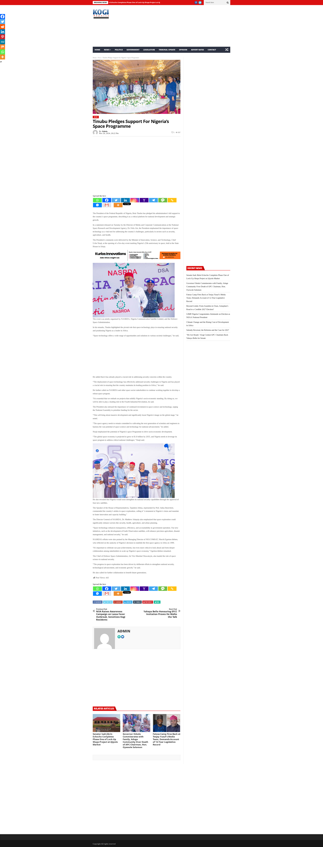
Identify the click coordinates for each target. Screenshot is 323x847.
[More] (118, 205)
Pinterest (148, 602)
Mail (158, 602)
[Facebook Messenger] (97, 205)
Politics (119, 49)
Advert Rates (197, 49)
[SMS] (162, 200)
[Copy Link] (172, 200)
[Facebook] (106, 200)
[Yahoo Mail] (144, 200)
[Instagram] (134, 200)
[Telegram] (153, 200)
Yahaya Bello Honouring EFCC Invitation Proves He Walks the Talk (160, 613)
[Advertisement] (185, 26)
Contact (212, 49)
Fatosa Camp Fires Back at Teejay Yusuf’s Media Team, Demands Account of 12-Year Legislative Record (166, 739)
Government (133, 49)
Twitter (109, 602)
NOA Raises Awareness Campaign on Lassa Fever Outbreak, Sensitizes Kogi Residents (110, 614)
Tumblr (138, 602)
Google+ (119, 602)
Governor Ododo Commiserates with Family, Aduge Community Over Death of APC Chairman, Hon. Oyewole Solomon (135, 740)
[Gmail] (106, 205)
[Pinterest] (2, 36)
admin (104, 131)
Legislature (149, 49)
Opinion (183, 49)
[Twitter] (116, 200)
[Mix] (2, 46)
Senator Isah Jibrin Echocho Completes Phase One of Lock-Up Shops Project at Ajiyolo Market (105, 739)
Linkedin (128, 602)
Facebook (98, 602)
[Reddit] (2, 26)
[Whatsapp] (97, 200)
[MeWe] (2, 41)
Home (97, 49)
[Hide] (1, 62)
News (106, 49)
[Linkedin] (125, 200)
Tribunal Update (167, 49)
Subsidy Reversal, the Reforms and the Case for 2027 (207, 330)
